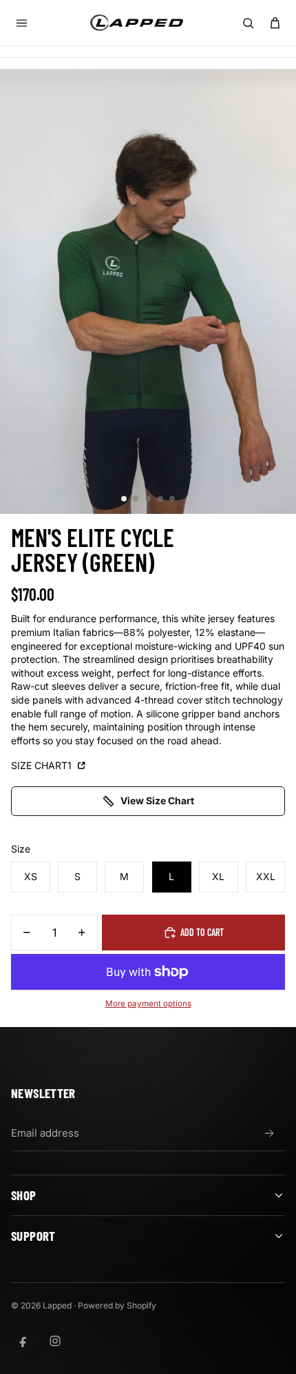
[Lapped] (136, 22)
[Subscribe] (269, 1133)
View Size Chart (157, 800)
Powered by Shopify (117, 1305)
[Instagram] (55, 1340)
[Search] (248, 23)
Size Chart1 (42, 765)
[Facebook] (23, 1340)
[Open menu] (21, 23)
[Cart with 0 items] (275, 23)
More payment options (148, 1003)
